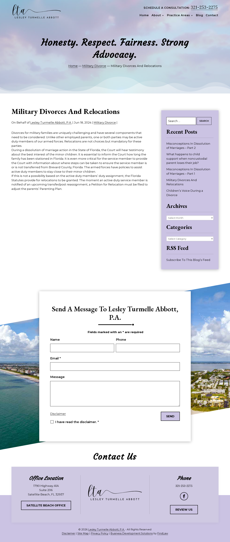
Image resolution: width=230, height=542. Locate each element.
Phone (121, 340)
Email (55, 358)
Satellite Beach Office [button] (46, 505)
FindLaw (162, 533)
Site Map (83, 533)
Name (55, 340)
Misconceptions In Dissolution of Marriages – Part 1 (188, 171)
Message (57, 377)
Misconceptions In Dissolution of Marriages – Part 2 (188, 146)
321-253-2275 (204, 7)
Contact (212, 15)
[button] (226, 517)
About (156, 15)
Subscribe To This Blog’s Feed (188, 260)
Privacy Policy (99, 533)
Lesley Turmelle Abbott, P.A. (51, 122)
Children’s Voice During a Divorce (184, 193)
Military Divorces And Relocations (181, 182)
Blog (199, 15)
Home (144, 15)
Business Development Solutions (131, 533)
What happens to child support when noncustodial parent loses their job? (186, 159)
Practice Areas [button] (178, 15)
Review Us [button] (183, 509)
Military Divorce (105, 122)
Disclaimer (58, 413)
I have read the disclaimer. (77, 422)
